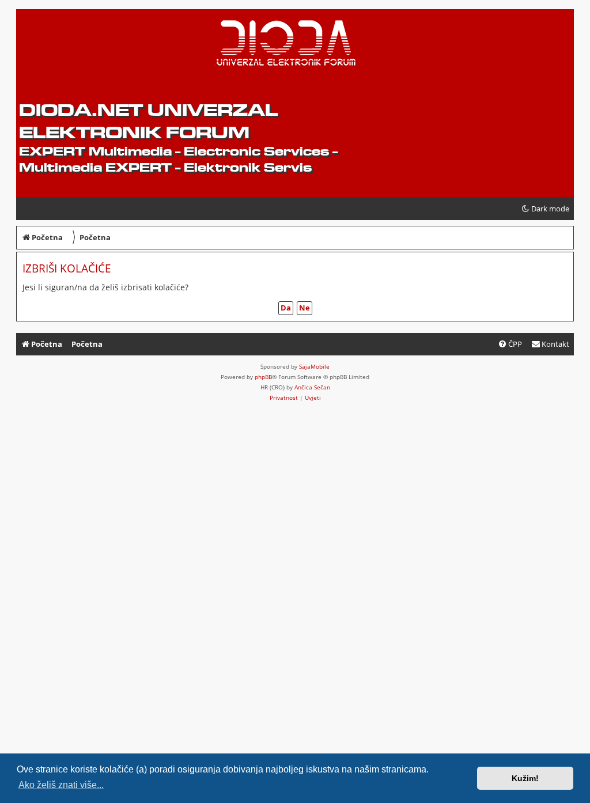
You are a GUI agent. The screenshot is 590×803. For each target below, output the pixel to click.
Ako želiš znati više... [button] (61, 785)
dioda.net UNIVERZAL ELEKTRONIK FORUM (148, 121)
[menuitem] (550, 344)
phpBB (263, 377)
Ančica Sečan (312, 387)
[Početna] (107, 46)
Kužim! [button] (525, 778)
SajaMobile (314, 366)
